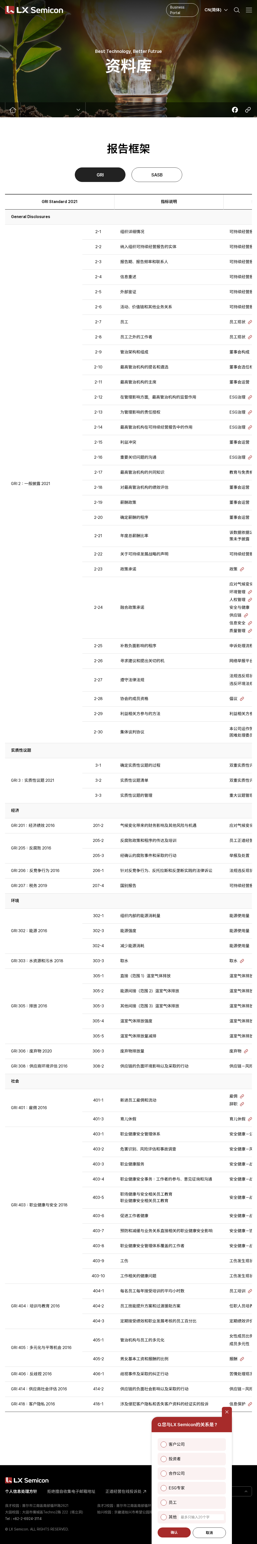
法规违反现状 (241, 675)
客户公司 (177, 1444)
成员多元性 (239, 1343)
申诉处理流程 (241, 645)
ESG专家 (177, 1488)
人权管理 (237, 599)
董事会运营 (239, 382)
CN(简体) (213, 10)
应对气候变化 (241, 584)
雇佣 (233, 1096)
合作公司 (177, 1473)
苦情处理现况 (241, 1374)
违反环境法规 (241, 683)
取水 (233, 960)
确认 (174, 1532)
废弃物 (235, 1051)
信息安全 (237, 623)
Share (248, 110)
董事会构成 (239, 352)
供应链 (235, 615)
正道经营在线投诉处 (124, 1491)
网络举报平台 (241, 660)
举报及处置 (239, 855)
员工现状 (237, 322)
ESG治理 (237, 397)
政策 (233, 569)
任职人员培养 (241, 1306)
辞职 (233, 1104)
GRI (100, 174)
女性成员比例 (241, 1336)
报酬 (233, 1359)
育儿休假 (237, 1119)
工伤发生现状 (241, 1261)
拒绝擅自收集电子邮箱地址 (71, 1491)
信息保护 (237, 1404)
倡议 (233, 698)
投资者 (175, 1459)
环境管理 (237, 592)
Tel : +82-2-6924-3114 (23, 1519)
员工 (173, 1502)
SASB (157, 174)
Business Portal (177, 10)
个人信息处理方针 (21, 1491)
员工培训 (237, 1291)
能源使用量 (239, 915)
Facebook (235, 110)
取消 (209, 1533)
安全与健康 (239, 607)
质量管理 (237, 630)
